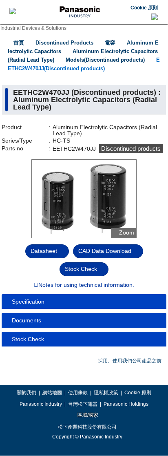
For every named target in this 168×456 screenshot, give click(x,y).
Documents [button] (26, 320)
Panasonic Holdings (126, 404)
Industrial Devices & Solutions (33, 28)
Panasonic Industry (41, 404)
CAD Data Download (104, 251)
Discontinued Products (64, 43)
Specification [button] (28, 301)
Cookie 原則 (144, 8)
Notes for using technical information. (86, 285)
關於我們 (26, 393)
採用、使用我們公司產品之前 (129, 361)
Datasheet (44, 251)
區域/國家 (87, 415)
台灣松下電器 (82, 404)
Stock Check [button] (28, 339)
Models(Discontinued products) (105, 60)
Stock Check (81, 269)
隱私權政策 (106, 393)
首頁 (18, 43)
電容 (110, 43)
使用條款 (78, 393)
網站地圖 (52, 393)
